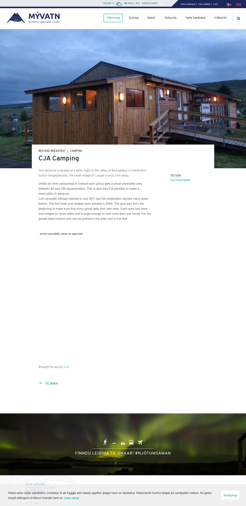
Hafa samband (188, 4)
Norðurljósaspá (149, 3)
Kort (215, 4)
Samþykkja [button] (230, 495)
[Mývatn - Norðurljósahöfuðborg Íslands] (34, 18)
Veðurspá (107, 3)
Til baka (51, 384)
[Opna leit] (238, 17)
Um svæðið (204, 4)
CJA (66, 367)
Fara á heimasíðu (180, 180)
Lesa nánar (71, 497)
